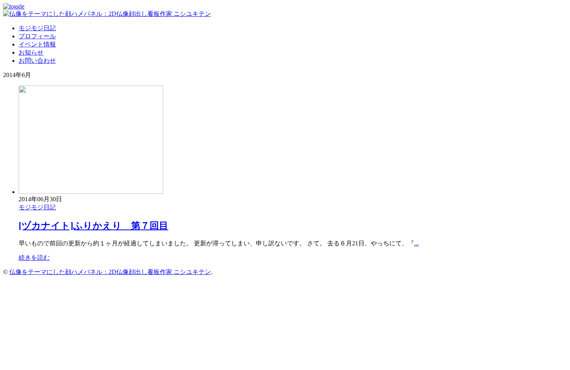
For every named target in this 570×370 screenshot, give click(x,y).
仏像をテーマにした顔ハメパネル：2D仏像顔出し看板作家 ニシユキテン (110, 272)
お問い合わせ (37, 60)
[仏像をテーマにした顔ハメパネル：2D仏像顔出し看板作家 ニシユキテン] (107, 13)
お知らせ (31, 52)
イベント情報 (37, 44)
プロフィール (37, 36)
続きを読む (34, 257)
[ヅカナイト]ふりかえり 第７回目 (93, 226)
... (416, 243)
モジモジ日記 (37, 28)
